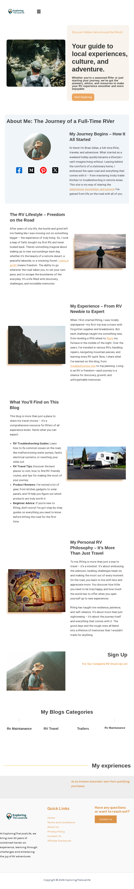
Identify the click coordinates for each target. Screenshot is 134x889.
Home (51, 817)
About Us (53, 827)
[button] (83, 11)
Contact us (105, 819)
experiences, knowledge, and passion (92, 189)
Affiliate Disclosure (59, 840)
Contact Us (54, 836)
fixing (110, 338)
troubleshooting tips (83, 366)
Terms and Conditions (61, 822)
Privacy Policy (56, 831)
